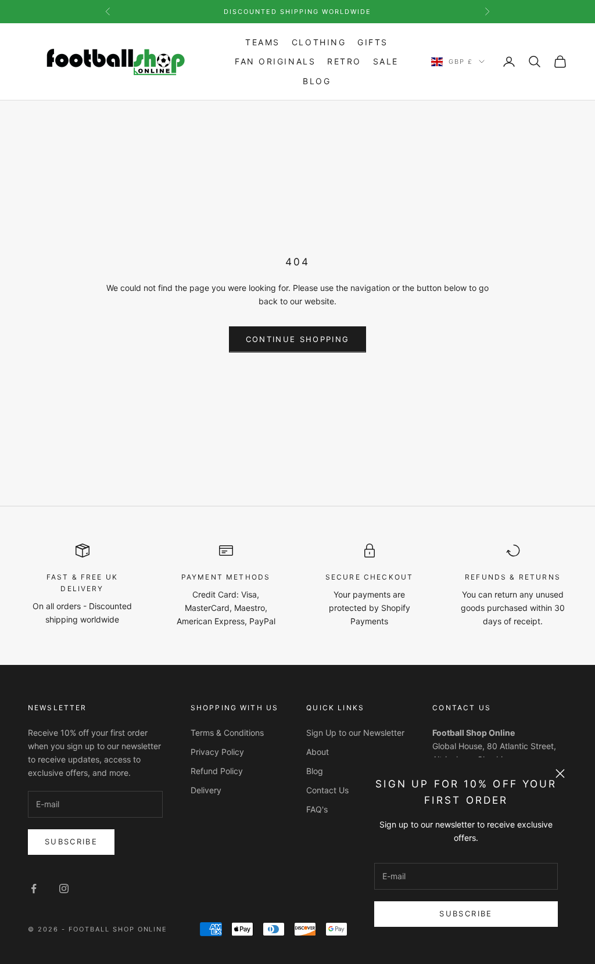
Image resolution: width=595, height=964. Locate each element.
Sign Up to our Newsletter (355, 733)
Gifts (372, 42)
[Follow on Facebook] (34, 888)
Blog (317, 81)
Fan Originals (275, 61)
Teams (262, 42)
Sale (386, 61)
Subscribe (465, 913)
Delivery (206, 790)
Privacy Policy (217, 752)
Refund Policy (217, 771)
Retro (344, 61)
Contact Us (327, 790)
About (317, 752)
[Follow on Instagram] (64, 888)
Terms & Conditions (227, 733)
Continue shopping (298, 339)
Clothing (319, 42)
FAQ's (317, 809)
